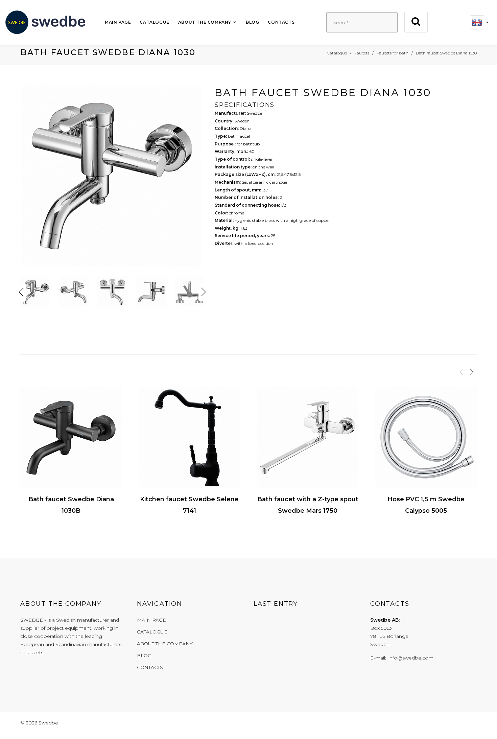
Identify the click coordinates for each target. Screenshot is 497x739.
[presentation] (461, 372)
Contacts (281, 22)
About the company (204, 22)
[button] (479, 22)
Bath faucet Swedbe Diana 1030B (71, 504)
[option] (112, 178)
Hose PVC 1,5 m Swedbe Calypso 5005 (426, 504)
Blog (252, 22)
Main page (118, 22)
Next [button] (203, 292)
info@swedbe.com (410, 658)
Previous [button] (21, 292)
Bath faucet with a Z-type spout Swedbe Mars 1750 (307, 504)
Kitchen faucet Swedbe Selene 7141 (189, 504)
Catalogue (154, 22)
